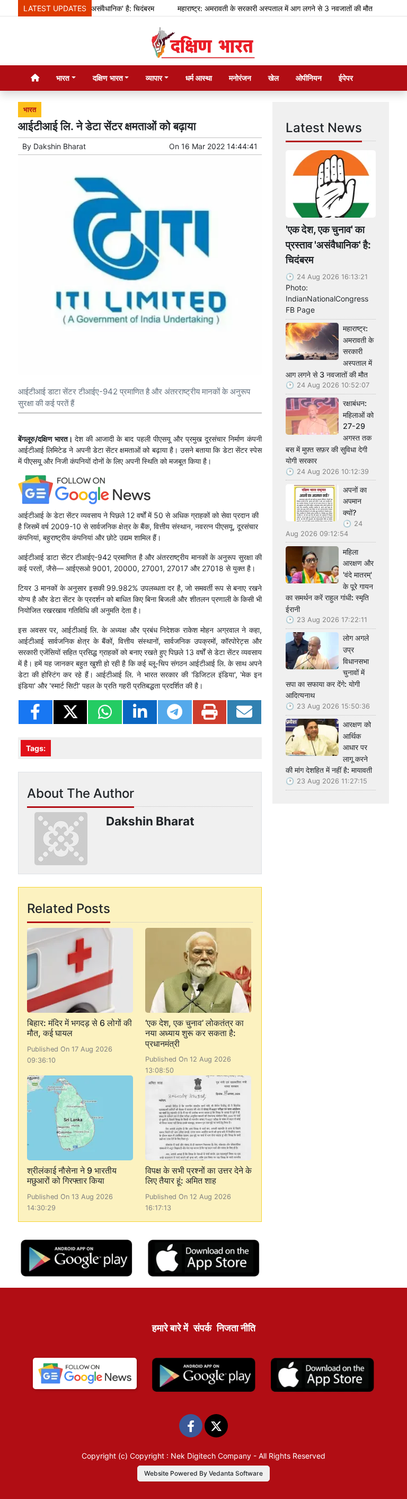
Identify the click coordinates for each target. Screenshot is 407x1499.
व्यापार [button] (154, 77)
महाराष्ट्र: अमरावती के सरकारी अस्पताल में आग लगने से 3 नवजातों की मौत (259, 8)
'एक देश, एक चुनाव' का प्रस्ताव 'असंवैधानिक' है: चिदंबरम (328, 244)
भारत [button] (62, 77)
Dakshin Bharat (59, 146)
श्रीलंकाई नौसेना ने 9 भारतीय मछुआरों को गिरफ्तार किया (72, 1175)
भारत (29, 110)
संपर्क (202, 1327)
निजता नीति (236, 1327)
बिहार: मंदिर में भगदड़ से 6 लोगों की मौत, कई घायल (79, 1028)
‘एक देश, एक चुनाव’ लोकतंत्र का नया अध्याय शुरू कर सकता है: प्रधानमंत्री (194, 1033)
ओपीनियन (309, 77)
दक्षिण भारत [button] (108, 77)
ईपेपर (346, 77)
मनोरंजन (240, 77)
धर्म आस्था (198, 77)
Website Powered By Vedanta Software (203, 1473)
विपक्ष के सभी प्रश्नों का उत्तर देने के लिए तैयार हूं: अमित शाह (198, 1175)
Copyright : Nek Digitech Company (190, 1455)
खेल (273, 77)
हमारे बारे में (170, 1327)
